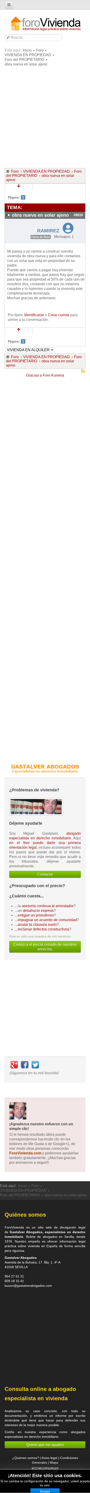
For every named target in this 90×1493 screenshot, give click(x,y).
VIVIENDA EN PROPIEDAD (28, 55)
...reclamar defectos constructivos (42, 929)
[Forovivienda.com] (45, 24)
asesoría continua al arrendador (48, 906)
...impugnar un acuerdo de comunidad (46, 920)
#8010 (78, 215)
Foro (40, 50)
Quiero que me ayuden (45, 1445)
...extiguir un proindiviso (34, 915)
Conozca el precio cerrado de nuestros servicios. (45, 946)
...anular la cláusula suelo (36, 925)
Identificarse (34, 315)
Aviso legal (49, 1458)
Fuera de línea (40, 237)
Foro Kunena (53, 375)
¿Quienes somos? (25, 1458)
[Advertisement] (45, 116)
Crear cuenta (58, 315)
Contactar (45, 874)
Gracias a (34, 375)
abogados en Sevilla (58, 1237)
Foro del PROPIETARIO (24, 60)
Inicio (27, 50)
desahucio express (38, 911)
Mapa (54, 1462)
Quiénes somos (25, 1215)
